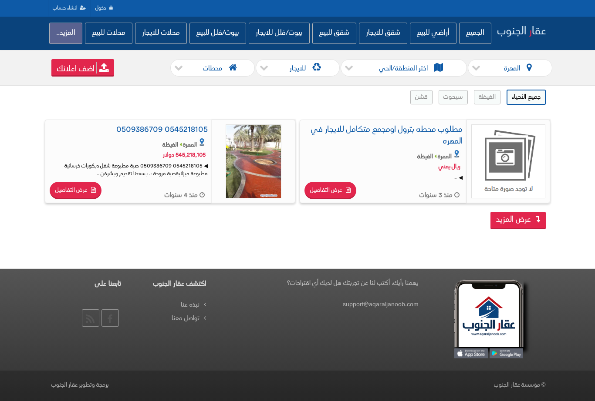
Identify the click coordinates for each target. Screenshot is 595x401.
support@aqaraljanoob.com (381, 305)
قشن (421, 97)
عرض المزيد (514, 220)
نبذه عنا (190, 305)
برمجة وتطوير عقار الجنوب (80, 385)
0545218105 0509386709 (162, 130)
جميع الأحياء (526, 97)
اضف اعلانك (76, 69)
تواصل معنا (185, 319)
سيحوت (453, 97)
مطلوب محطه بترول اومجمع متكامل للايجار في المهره (387, 136)
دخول (101, 8)
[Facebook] (110, 318)
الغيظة (487, 97)
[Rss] (90, 318)
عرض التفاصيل (326, 190)
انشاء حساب (65, 8)
